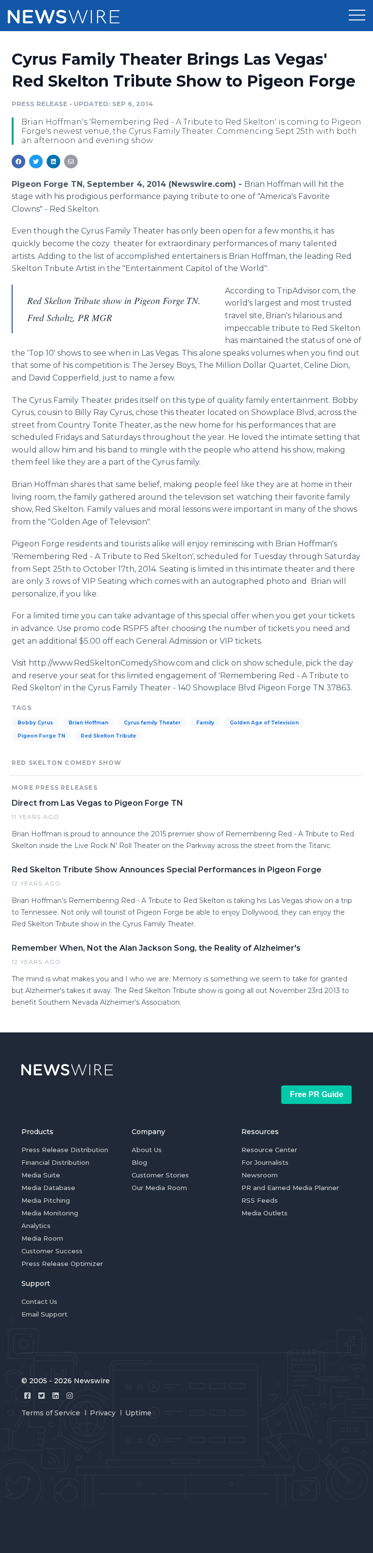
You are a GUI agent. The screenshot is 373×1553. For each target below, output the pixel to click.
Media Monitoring (49, 1213)
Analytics (36, 1225)
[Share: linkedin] (53, 161)
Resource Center (269, 1150)
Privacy (103, 1413)
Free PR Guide (316, 1094)
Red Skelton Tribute (108, 736)
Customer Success (52, 1251)
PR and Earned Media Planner (290, 1188)
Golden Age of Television (264, 723)
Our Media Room (159, 1188)
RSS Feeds (259, 1200)
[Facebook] (27, 1395)
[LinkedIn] (55, 1395)
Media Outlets (264, 1213)
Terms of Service (50, 1413)
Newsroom (259, 1175)
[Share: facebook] (18, 161)
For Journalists (264, 1162)
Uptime (138, 1413)
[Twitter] (41, 1395)
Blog (139, 1162)
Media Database (48, 1188)
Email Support (44, 1314)
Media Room (42, 1238)
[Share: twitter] (36, 161)
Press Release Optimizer (62, 1263)
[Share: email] (71, 161)
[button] (357, 15)
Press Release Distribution (64, 1150)
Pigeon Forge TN (41, 736)
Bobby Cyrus (35, 723)
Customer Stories (160, 1175)
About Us (147, 1150)
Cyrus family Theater (152, 723)
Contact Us (39, 1301)
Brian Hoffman (88, 723)
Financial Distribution (55, 1162)
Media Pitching (45, 1200)
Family (205, 723)
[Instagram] (70, 1395)
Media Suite (40, 1175)
